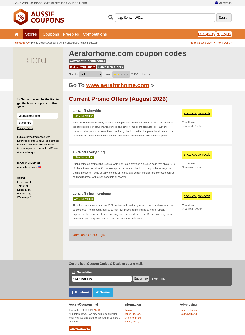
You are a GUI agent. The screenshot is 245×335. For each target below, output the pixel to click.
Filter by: (73, 74)
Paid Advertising (188, 314)
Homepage (19, 43)
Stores (31, 34)
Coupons (51, 34)
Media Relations (132, 317)
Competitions (95, 34)
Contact (128, 310)
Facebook (22, 182)
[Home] (15, 34)
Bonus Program (132, 314)
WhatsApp (23, 197)
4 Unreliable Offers (110, 67)
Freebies (71, 34)
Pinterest (22, 193)
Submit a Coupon (189, 310)
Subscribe (25, 122)
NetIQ (97, 310)
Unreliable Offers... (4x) (90, 235)
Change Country (78, 328)
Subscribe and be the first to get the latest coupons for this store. (38, 103)
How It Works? (224, 43)
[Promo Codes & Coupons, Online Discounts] (38, 24)
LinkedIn (22, 189)
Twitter (20, 186)
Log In (226, 34)
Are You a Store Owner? (202, 43)
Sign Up (208, 34)
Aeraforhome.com (27, 167)
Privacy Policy (25, 128)
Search (224, 18)
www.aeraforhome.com (86, 61)
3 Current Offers (84, 67)
